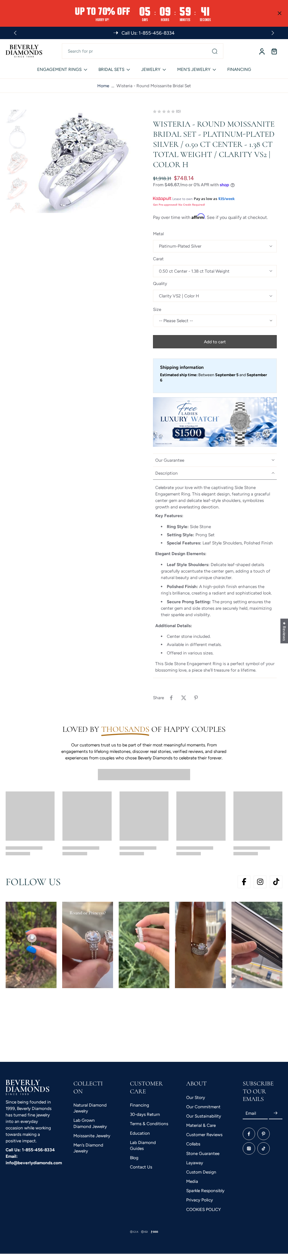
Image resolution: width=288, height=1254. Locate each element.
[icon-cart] (274, 51)
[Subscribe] (275, 1113)
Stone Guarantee (202, 1153)
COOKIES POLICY (203, 1209)
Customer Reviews (204, 1134)
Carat (158, 258)
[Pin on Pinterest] (196, 698)
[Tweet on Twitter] (183, 698)
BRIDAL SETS (111, 69)
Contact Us (141, 1167)
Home (103, 85)
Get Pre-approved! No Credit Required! (179, 205)
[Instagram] (249, 1148)
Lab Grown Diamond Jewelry (90, 1123)
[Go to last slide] (15, 33)
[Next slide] (273, 33)
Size (157, 309)
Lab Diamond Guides (143, 1145)
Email (251, 1113)
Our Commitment (203, 1106)
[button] (215, 341)
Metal (158, 233)
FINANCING (239, 69)
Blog (134, 1157)
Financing (139, 1105)
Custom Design (201, 1172)
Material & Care (201, 1125)
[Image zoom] (83, 161)
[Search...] (215, 51)
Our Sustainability (203, 1116)
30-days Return (145, 1114)
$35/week (226, 198)
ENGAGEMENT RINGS (59, 69)
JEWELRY (150, 69)
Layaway (194, 1162)
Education (140, 1133)
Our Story (195, 1097)
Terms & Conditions (149, 1123)
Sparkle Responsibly (205, 1190)
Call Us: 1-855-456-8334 (30, 1149)
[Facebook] (249, 1133)
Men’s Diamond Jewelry (88, 1148)
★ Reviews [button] (284, 630)
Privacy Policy (199, 1200)
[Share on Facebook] (171, 698)
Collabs (193, 1144)
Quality (160, 283)
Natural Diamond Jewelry (90, 1108)
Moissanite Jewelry (91, 1135)
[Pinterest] (263, 1133)
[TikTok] (263, 1148)
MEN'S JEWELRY (193, 69)
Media (192, 1181)
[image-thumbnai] (18, 111)
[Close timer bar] (279, 13)
